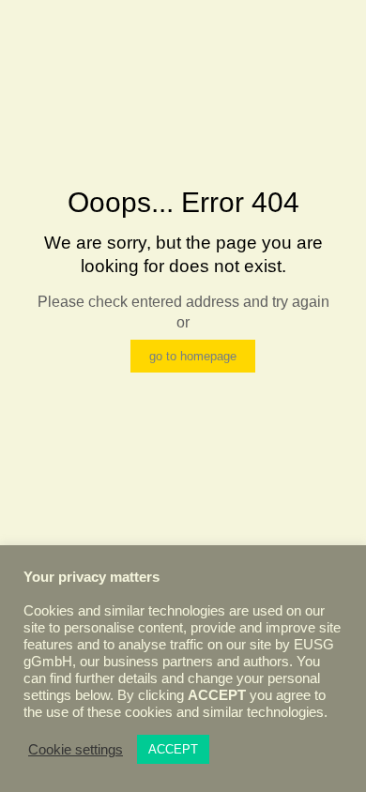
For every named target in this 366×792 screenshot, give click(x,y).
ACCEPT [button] (173, 749)
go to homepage (192, 356)
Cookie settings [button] (75, 749)
